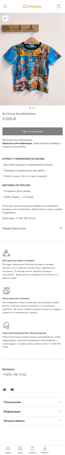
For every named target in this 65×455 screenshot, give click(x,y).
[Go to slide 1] (30, 107)
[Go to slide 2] (32, 107)
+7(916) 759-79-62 (14, 374)
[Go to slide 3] (34, 107)
